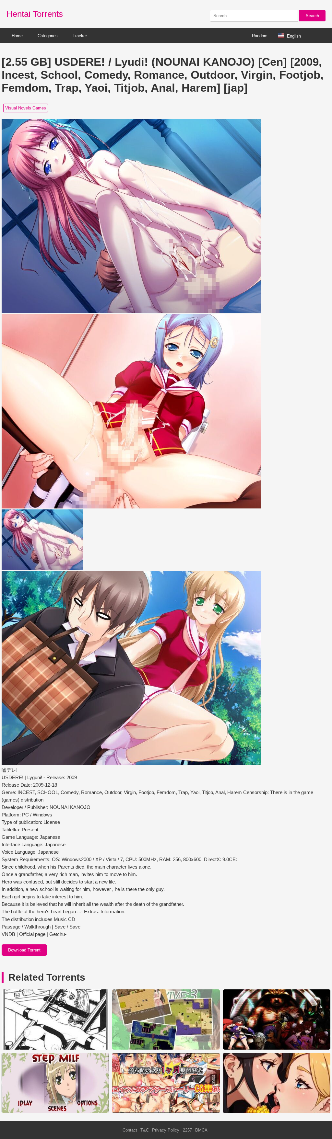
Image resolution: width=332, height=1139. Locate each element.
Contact (130, 1130)
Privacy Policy (165, 1130)
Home (17, 35)
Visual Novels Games (25, 108)
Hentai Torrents (34, 13)
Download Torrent (24, 950)
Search (312, 15)
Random (259, 35)
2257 (187, 1130)
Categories (48, 35)
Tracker (80, 35)
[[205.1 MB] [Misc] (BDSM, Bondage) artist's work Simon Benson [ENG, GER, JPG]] (55, 1048)
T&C (144, 1130)
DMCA (201, 1130)
